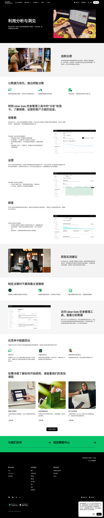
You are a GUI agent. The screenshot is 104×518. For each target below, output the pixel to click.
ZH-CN (77, 2)
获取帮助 (83, 2)
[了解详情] (22, 395)
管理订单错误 (12, 411)
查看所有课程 (52, 429)
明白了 (99, 514)
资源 (42, 2)
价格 (49, 2)
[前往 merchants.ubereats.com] (8, 2)
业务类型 (35, 2)
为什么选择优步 (19, 2)
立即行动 (96, 2)
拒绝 (94, 514)
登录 (91, 2)
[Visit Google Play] (13, 505)
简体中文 (85, 497)
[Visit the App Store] (24, 505)
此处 (99, 508)
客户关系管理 (72, 411)
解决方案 (27, 2)
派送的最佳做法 (43, 411)
